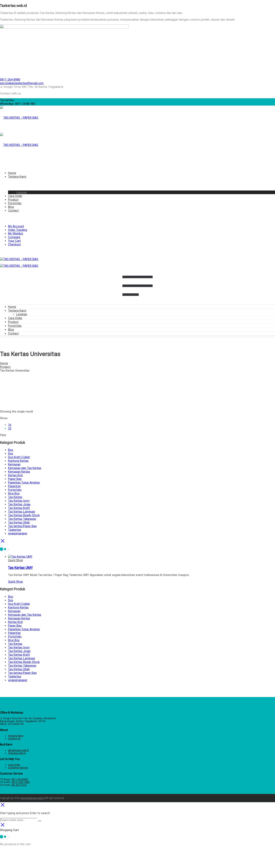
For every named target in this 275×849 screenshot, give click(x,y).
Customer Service (18, 767)
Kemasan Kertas (19, 471)
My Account (16, 226)
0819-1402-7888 (20, 782)
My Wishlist (15, 233)
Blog (11, 329)
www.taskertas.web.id (32, 798)
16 (9, 425)
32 (9, 428)
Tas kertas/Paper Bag (22, 526)
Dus (10, 453)
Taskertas (14, 530)
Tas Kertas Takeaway (22, 519)
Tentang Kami (17, 310)
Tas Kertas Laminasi (21, 511)
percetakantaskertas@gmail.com (22, 83)
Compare (14, 237)
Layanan (21, 314)
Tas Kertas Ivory (19, 500)
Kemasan (14, 464)
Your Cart (14, 241)
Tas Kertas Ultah (19, 522)
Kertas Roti (15, 475)
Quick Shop (15, 560)
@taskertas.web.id (18, 750)
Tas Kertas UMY (20, 568)
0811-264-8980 (10, 79)
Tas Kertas (15, 497)
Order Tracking (17, 230)
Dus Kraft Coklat (19, 457)
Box (10, 450)
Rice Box (14, 493)
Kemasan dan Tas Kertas (24, 468)
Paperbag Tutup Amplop (24, 482)
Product (13, 322)
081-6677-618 (19, 785)
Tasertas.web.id (17, 753)
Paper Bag (15, 479)
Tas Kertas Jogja (19, 504)
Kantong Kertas (18, 461)
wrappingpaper (17, 533)
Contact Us (14, 738)
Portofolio (15, 326)
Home (12, 307)
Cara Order (15, 318)
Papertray (14, 486)
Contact (13, 333)
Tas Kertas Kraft (19, 508)
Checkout (14, 244)
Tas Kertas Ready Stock (24, 515)
